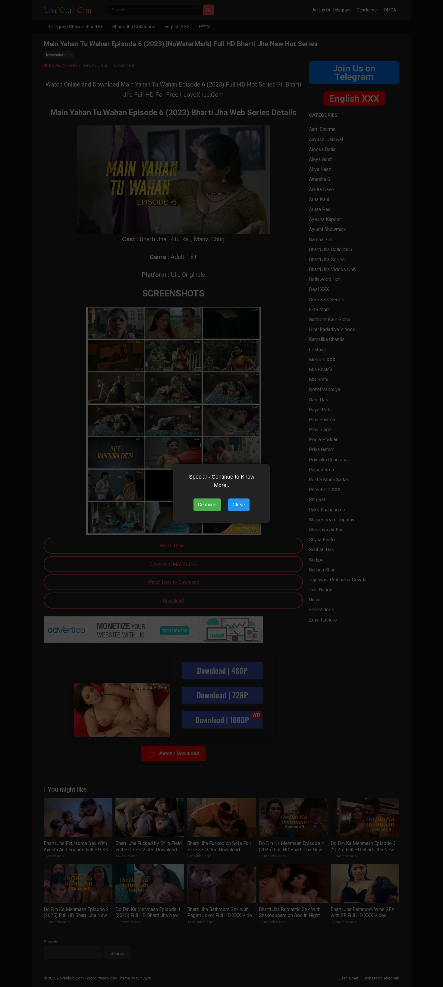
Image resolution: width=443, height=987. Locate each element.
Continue (207, 505)
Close (239, 505)
